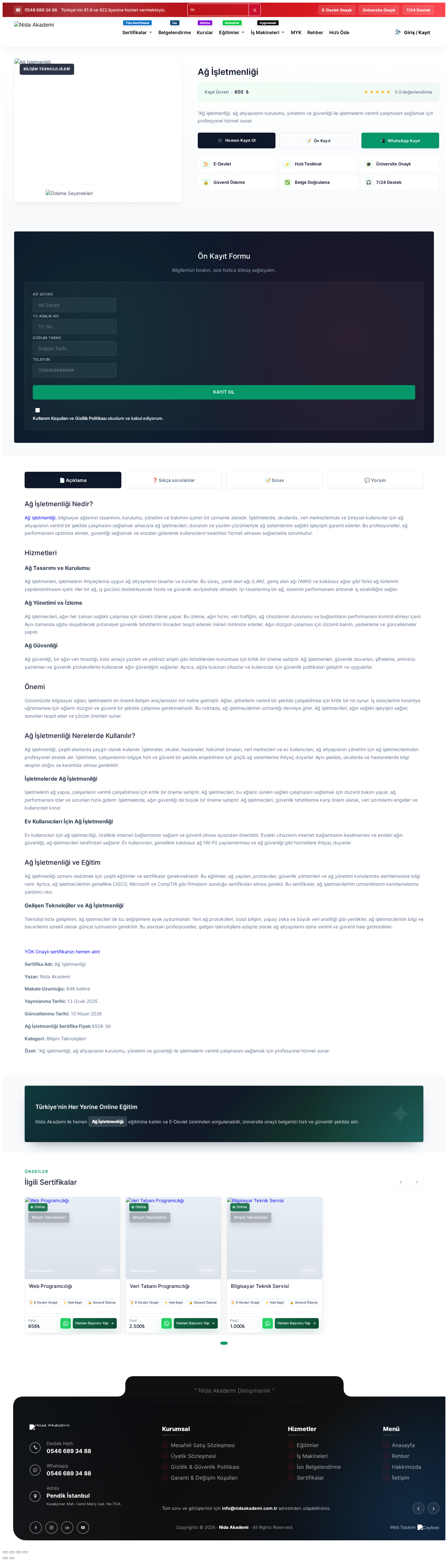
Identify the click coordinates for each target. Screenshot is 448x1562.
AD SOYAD (43, 294)
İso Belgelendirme (318, 1467)
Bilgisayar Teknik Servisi (260, 1286)
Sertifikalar (310, 1477)
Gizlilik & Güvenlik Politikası (205, 1467)
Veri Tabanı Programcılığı (160, 1286)
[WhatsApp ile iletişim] (65, 1323)
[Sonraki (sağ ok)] (11, 1558)
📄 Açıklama (73, 480)
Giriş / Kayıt (417, 32)
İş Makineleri (311, 1456)
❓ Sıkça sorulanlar (173, 480)
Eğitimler (307, 1445)
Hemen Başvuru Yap (91, 1323)
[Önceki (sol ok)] (5, 1558)
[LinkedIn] (67, 1527)
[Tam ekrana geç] (11, 1552)
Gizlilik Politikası (91, 418)
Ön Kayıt (318, 140)
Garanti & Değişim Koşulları (204, 1477)
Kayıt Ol (223, 392)
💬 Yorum (375, 480)
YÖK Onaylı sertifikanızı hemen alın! (62, 951)
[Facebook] (36, 1527)
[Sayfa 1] (224, 1343)
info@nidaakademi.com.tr (249, 1508)
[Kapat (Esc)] (25, 1552)
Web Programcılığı (50, 1286)
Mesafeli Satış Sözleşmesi (203, 1445)
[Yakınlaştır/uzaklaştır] (5, 1552)
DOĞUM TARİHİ (47, 338)
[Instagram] (51, 1527)
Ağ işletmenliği (40, 517)
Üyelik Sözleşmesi (193, 1456)
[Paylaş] (18, 1552)
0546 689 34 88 (36, 9)
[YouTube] (83, 1527)
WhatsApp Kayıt (400, 140)
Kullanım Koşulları (50, 418)
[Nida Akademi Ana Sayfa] (54, 1427)
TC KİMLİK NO (46, 316)
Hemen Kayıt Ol (237, 140)
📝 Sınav (274, 480)
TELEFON (41, 359)
